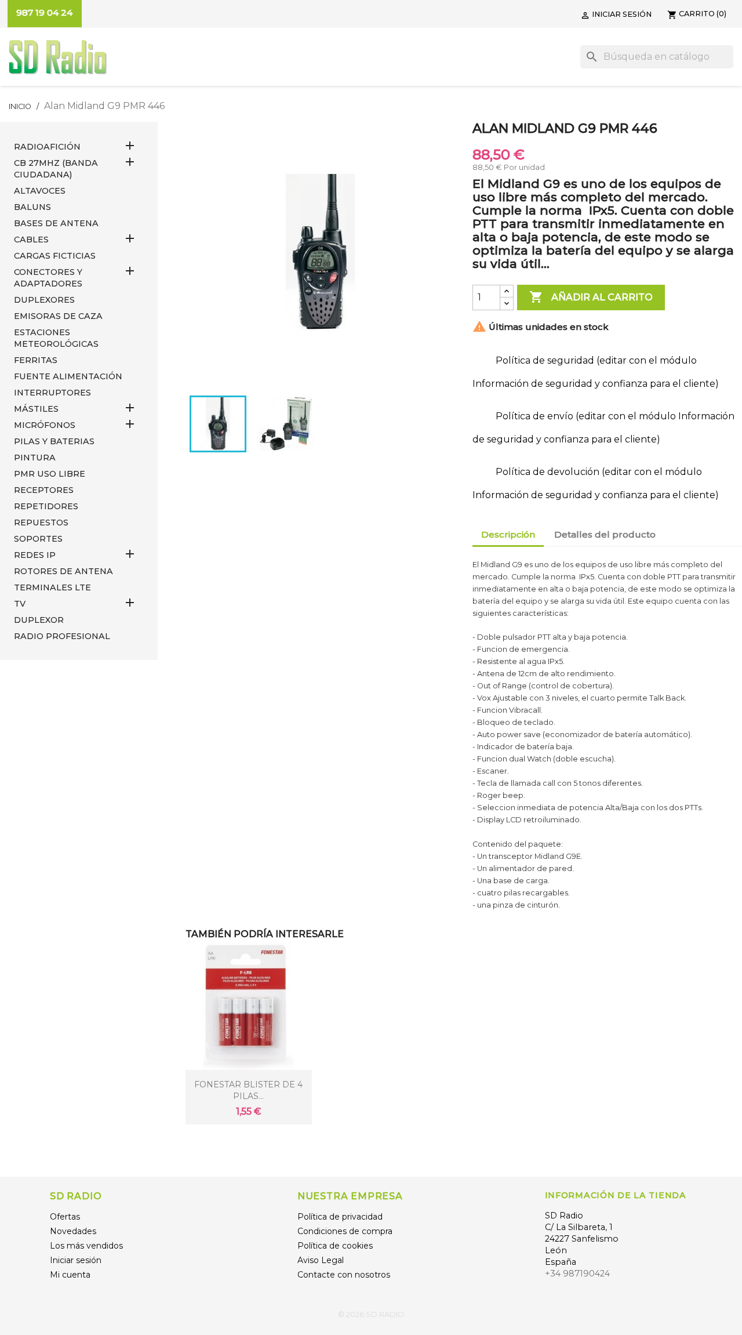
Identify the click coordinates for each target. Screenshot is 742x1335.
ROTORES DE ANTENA (63, 571)
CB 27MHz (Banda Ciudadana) (56, 169)
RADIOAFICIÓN (47, 147)
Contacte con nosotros (343, 1274)
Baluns (32, 207)
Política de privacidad (340, 1216)
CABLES (31, 239)
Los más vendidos (86, 1245)
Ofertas (65, 1216)
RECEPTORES (44, 490)
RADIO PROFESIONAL (62, 636)
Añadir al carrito (591, 297)
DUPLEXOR (39, 620)
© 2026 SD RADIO (371, 1314)
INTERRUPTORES (52, 392)
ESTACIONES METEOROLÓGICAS (56, 338)
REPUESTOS (41, 522)
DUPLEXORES (44, 300)
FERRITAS (35, 360)
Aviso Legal (320, 1260)
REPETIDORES (46, 506)
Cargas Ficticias (55, 256)
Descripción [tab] (508, 534)
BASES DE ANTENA (56, 223)
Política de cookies (335, 1245)
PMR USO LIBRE (49, 474)
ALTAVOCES (40, 191)
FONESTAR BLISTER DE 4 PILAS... (248, 1090)
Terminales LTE (52, 587)
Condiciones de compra (344, 1231)
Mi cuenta (70, 1274)
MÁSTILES (36, 409)
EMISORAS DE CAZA (58, 316)
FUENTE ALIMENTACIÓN (68, 376)
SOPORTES (38, 539)
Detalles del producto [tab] (605, 534)
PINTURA (35, 457)
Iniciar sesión (75, 1260)
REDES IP (35, 555)
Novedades (73, 1231)
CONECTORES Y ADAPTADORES (48, 278)
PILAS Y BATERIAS (54, 441)
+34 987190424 (577, 1273)
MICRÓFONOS (44, 425)
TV (20, 603)
